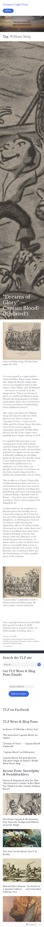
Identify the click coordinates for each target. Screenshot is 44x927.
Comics (16, 641)
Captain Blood (28, 639)
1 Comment (7, 646)
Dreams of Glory (26, 641)
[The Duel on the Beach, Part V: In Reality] (22, 871)
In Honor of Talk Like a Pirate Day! (20, 729)
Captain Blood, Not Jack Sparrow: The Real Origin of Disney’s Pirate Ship (20, 761)
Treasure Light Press (15, 4)
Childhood (7, 641)
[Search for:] (22, 664)
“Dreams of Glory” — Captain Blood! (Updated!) (21, 305)
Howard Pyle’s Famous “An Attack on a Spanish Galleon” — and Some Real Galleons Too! (22, 889)
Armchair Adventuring (12, 639)
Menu (8, 11)
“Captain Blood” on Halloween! (18, 752)
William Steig (16, 643)
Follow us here (18, 694)
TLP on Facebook (16, 710)
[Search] (39, 664)
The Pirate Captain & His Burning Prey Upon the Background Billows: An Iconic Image (21, 822)
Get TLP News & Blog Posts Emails (19, 672)
